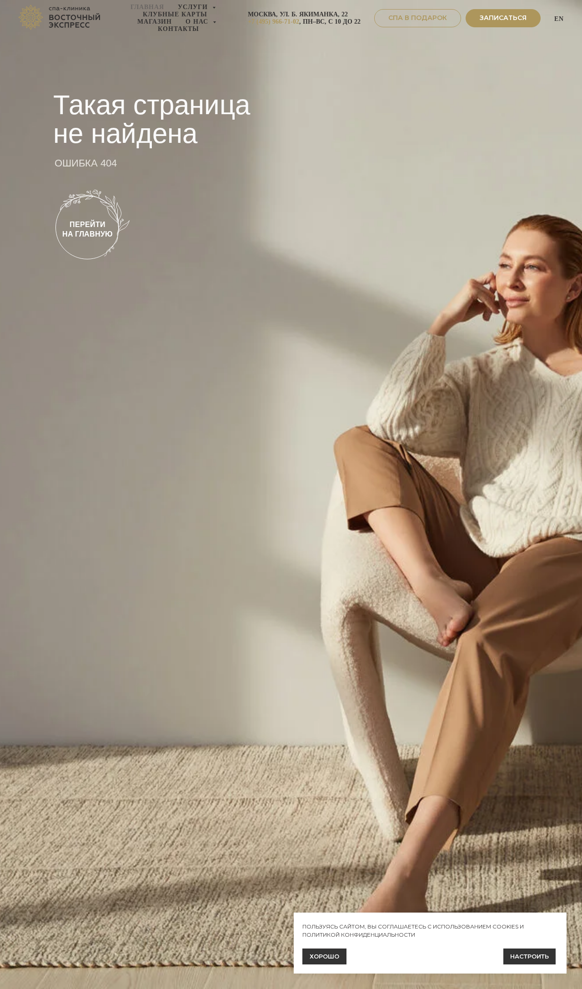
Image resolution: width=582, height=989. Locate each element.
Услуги (194, 7)
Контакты (178, 28)
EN (559, 18)
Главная (147, 7)
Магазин (154, 21)
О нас (198, 21)
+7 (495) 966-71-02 (273, 21)
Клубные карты (175, 14)
